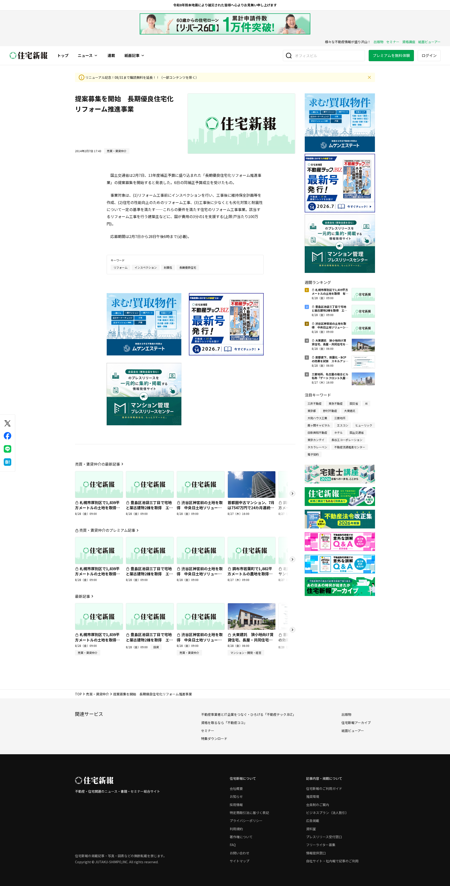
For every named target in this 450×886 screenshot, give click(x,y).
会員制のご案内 (317, 804)
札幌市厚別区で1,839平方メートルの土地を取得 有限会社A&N (97, 508)
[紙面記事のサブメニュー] (142, 55)
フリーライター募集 (320, 844)
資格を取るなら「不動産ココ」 (224, 722)
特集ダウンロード (214, 738)
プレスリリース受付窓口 (324, 836)
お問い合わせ (239, 853)
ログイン (429, 55)
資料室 (311, 828)
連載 (111, 55)
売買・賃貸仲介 (97, 694)
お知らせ (236, 796)
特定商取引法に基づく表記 (249, 812)
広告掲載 (312, 820)
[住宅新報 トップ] (28, 55)
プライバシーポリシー (246, 820)
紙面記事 (131, 55)
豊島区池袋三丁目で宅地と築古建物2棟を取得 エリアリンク (149, 508)
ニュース (85, 55)
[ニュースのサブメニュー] (96, 55)
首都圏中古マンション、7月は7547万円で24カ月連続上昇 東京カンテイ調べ (251, 508)
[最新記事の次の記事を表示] (292, 630)
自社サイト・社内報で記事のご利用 (332, 861)
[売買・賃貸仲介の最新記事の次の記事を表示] (292, 493)
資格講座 (408, 41)
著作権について (241, 836)
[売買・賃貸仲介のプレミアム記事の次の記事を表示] (292, 559)
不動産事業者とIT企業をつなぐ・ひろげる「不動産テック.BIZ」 (248, 714)
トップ (62, 55)
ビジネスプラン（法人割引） (327, 812)
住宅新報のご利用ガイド (324, 788)
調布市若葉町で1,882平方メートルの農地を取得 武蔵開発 (250, 574)
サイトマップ (239, 861)
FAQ (233, 844)
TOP (78, 694)
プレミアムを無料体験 (391, 55)
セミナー (392, 41)
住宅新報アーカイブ (356, 722)
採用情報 (236, 804)
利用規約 (236, 828)
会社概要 (236, 788)
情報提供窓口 (316, 853)
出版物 (378, 41)
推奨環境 (312, 796)
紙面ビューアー (429, 41)
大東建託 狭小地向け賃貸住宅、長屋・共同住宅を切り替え (251, 640)
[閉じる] (369, 77)
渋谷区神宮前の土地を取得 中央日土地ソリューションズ (200, 508)
